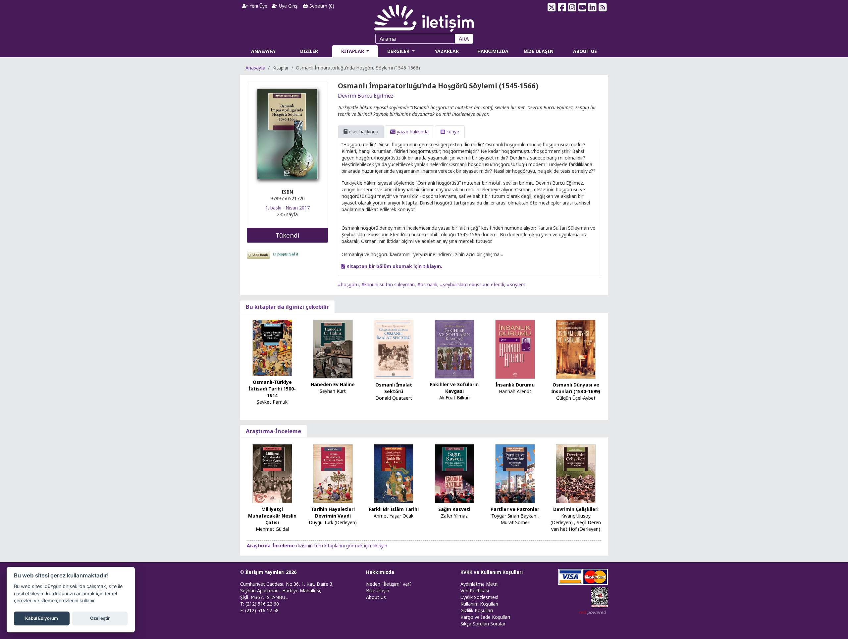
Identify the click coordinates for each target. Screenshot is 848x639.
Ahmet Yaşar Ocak (393, 516)
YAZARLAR (447, 51)
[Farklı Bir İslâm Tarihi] (393, 473)
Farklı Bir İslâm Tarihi (394, 509)
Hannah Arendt (515, 391)
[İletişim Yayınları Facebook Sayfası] (562, 7)
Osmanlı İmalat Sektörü (393, 388)
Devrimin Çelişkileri (576, 509)
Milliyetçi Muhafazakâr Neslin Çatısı (272, 515)
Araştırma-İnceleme (273, 431)
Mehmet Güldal (272, 529)
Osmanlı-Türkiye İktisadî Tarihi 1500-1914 (272, 388)
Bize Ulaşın (377, 590)
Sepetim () (321, 6)
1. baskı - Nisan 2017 (287, 208)
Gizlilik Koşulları (476, 610)
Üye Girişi (288, 6)
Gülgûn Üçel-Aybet (576, 398)
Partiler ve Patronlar (515, 509)
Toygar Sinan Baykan (513, 516)
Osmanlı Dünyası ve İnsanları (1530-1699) (575, 388)
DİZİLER (309, 51)
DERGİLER (399, 51)
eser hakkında (362, 131)
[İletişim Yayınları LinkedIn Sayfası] (592, 7)
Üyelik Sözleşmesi (479, 597)
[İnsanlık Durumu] (515, 348)
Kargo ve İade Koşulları (485, 617)
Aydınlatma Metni (479, 584)
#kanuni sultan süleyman (388, 284)
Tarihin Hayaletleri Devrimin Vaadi (333, 512)
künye (452, 131)
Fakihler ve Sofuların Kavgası (454, 387)
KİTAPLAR (353, 51)
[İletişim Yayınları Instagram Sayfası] (572, 7)
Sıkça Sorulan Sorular (482, 623)
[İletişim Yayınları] (424, 16)
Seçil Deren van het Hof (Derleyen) (576, 525)
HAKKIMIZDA (492, 51)
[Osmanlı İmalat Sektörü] (393, 348)
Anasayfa (255, 68)
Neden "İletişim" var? (389, 584)
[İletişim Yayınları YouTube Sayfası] (582, 7)
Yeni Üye (257, 6)
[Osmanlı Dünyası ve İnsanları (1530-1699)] (576, 348)
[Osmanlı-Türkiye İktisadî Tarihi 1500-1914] (272, 347)
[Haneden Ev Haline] (333, 348)
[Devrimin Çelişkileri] (576, 473)
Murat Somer (515, 522)
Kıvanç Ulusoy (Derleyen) (571, 519)
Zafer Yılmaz (454, 516)
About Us (376, 597)
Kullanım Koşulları (479, 604)
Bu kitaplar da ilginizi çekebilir (287, 306)
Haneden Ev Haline (333, 384)
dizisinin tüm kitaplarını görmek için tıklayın (317, 545)
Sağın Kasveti (454, 509)
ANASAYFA (263, 51)
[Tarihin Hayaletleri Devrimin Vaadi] (333, 473)
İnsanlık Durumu (515, 385)
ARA (464, 38)
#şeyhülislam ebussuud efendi (472, 284)
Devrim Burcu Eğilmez (366, 95)
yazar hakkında (412, 131)
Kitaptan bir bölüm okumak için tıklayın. (393, 266)
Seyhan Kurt (333, 391)
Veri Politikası (474, 590)
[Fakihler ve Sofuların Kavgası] (454, 348)
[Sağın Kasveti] (454, 473)
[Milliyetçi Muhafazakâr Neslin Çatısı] (272, 473)
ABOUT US (585, 51)
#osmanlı (427, 284)
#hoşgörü (348, 284)
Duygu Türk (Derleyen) (333, 522)
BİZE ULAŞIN (539, 51)
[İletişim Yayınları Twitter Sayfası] (552, 7)
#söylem (516, 284)
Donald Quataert (393, 398)
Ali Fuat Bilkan (454, 397)
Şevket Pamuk (272, 402)
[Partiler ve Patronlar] (515, 473)
